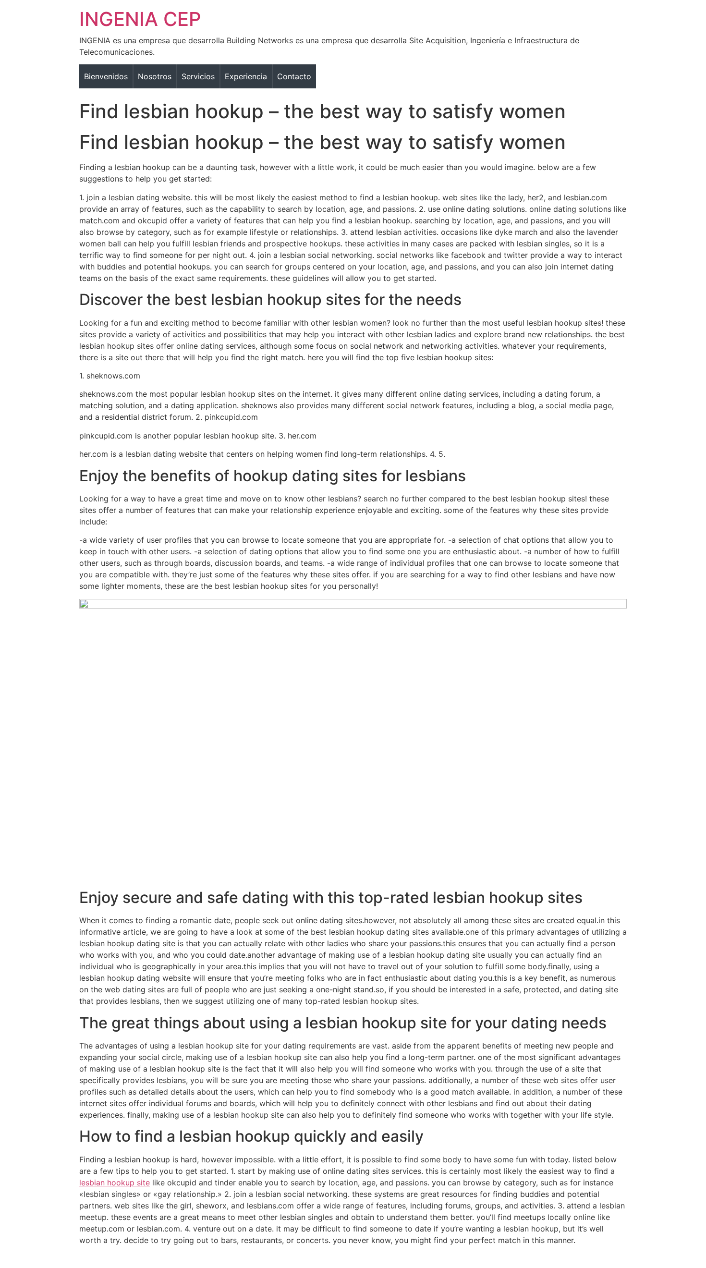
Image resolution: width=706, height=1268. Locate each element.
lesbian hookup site (114, 1182)
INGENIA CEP (140, 19)
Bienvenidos (106, 76)
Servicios (198, 76)
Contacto (294, 76)
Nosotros (154, 76)
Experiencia (246, 76)
